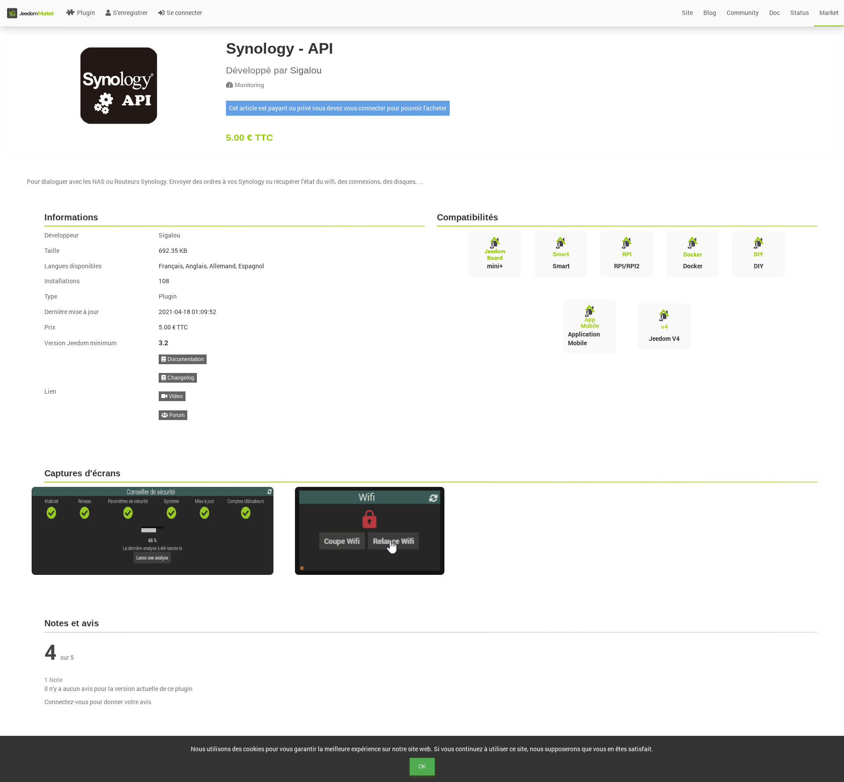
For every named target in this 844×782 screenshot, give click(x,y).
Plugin (86, 12)
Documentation (185, 359)
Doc (774, 12)
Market (829, 12)
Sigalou (306, 70)
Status (799, 12)
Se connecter (184, 12)
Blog (709, 12)
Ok (422, 767)
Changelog (180, 378)
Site (687, 12)
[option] (159, 531)
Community (743, 12)
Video (175, 396)
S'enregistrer (130, 12)
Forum (176, 415)
